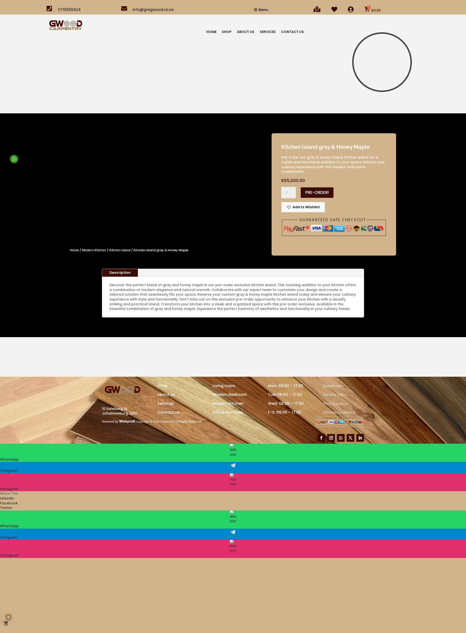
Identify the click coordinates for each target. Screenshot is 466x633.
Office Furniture (228, 412)
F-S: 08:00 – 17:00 (284, 412)
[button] (303, 207)
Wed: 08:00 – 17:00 (286, 403)
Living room (224, 386)
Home (211, 32)
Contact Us (292, 32)
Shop (227, 32)
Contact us (168, 412)
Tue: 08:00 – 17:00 (285, 394)
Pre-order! (317, 192)
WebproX (127, 421)
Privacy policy (335, 403)
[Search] (412, 104)
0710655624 (69, 9)
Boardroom (333, 385)
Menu (263, 9)
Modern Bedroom (230, 394)
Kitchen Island (119, 250)
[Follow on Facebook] (321, 438)
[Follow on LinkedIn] (360, 438)
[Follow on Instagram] (331, 438)
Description (120, 272)
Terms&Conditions (339, 412)
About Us (245, 32)
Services (268, 32)
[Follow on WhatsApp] (341, 438)
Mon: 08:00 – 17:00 (285, 386)
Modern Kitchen (94, 250)
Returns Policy (335, 394)
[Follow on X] (350, 438)
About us (166, 394)
